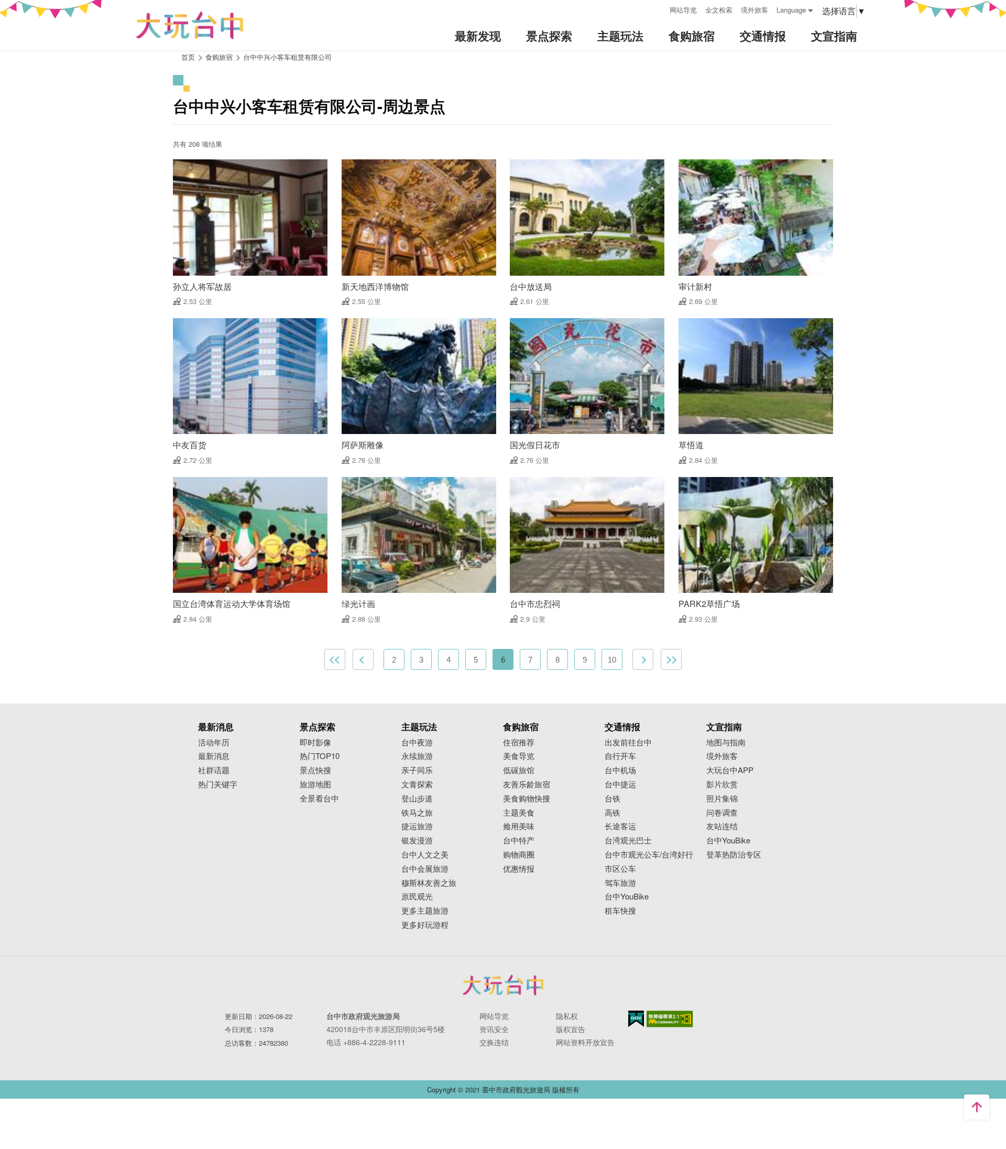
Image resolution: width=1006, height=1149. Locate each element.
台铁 (612, 798)
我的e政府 (636, 1019)
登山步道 (417, 798)
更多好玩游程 (425, 924)
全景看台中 (319, 798)
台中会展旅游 (425, 868)
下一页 (642, 659)
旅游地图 (315, 784)
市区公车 (620, 868)
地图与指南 (726, 742)
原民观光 (417, 896)
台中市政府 (503, 984)
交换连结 (494, 1042)
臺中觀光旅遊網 (189, 25)
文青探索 (417, 784)
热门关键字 (217, 784)
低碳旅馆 (518, 770)
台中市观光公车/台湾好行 (649, 854)
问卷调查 (722, 812)
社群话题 (213, 770)
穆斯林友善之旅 (428, 883)
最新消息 (213, 756)
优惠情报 (518, 868)
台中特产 (518, 840)
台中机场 (620, 770)
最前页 (334, 659)
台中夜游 (417, 742)
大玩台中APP (729, 770)
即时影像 (315, 742)
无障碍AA (670, 1019)
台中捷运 (620, 784)
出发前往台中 (628, 742)
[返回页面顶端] (976, 1107)
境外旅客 (754, 10)
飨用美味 (518, 826)
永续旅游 (417, 756)
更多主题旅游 (425, 910)
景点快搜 (315, 770)
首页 (188, 57)
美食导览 (518, 756)
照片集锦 (722, 798)
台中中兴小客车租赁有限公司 (287, 57)
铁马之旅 (417, 812)
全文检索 (718, 10)
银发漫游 (417, 840)
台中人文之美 (425, 854)
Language (791, 10)
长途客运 (620, 826)
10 (612, 659)
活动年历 (213, 742)
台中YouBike (627, 896)
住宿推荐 (518, 742)
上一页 (363, 659)
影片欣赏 (722, 784)
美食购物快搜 (526, 798)
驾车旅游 (620, 883)
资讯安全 (494, 1029)
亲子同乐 (417, 770)
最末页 (671, 659)
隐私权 (567, 1016)
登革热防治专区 (733, 854)
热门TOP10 (320, 756)
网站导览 (683, 10)
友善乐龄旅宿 (526, 784)
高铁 (612, 812)
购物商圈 (518, 854)
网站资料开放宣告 (585, 1042)
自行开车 (620, 756)
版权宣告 (570, 1029)
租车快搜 (620, 910)
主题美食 (518, 812)
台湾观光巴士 (628, 840)
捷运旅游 (417, 826)
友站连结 (722, 826)
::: (658, 9)
